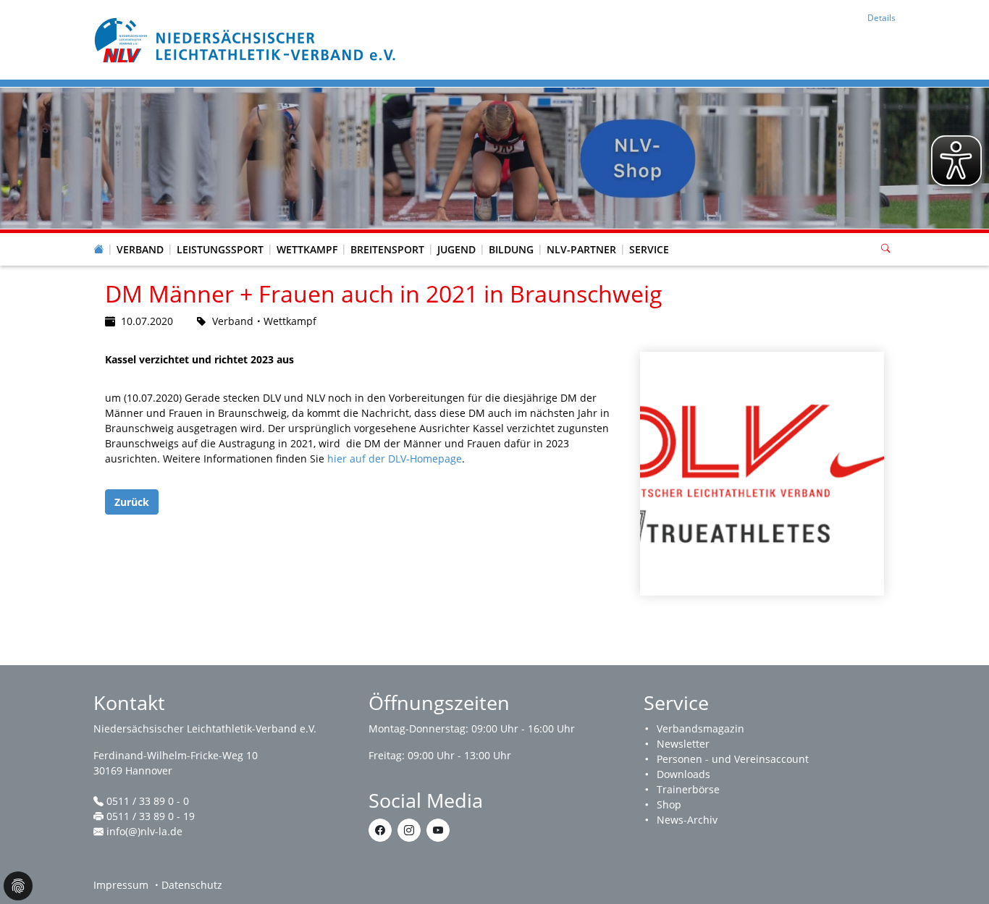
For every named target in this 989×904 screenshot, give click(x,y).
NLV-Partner (581, 249)
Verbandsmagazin (700, 728)
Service (649, 249)
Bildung (511, 249)
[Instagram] (409, 830)
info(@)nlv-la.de (144, 831)
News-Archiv (687, 820)
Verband (140, 249)
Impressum (120, 885)
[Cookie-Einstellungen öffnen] (18, 885)
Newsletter (683, 744)
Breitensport (387, 249)
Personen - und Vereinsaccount (733, 759)
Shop (669, 804)
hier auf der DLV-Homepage (394, 458)
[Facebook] (380, 830)
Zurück (131, 502)
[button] (140, 235)
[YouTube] (438, 830)
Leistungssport (220, 249)
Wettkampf (307, 249)
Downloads (683, 774)
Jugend (456, 249)
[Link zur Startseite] (246, 39)
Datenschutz (191, 885)
